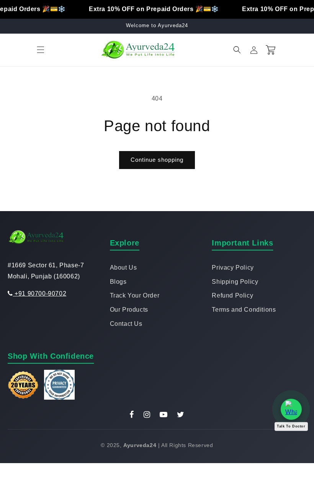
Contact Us (126, 323)
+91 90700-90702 (39, 293)
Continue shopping (157, 159)
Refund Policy (232, 295)
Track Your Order (135, 295)
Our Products (129, 309)
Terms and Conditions (244, 309)
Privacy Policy (232, 267)
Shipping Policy (235, 281)
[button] (40, 49)
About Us (123, 267)
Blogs (118, 281)
